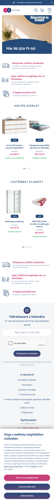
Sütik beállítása (27, 495)
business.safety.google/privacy (13, 466)
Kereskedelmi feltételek (27, 380)
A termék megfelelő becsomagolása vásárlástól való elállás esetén (27, 401)
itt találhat (33, 466)
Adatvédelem (27, 385)
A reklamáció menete (27, 394)
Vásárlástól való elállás (27, 389)
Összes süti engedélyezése (27, 477)
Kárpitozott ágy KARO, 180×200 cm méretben (39, 147)
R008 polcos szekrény (14, 221)
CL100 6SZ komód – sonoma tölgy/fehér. (14, 147)
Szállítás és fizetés (27, 407)
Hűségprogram (27, 412)
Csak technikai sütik (27, 486)
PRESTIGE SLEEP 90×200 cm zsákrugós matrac (39, 224)
